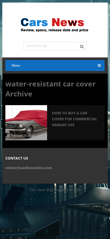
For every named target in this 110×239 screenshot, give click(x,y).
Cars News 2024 (41, 190)
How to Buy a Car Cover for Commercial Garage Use (74, 119)
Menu (16, 65)
